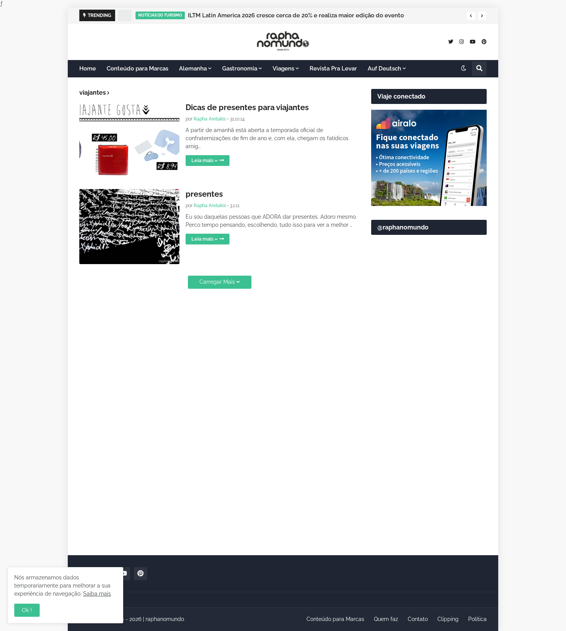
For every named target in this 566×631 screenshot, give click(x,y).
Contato (418, 619)
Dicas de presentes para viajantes (247, 107)
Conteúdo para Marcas (335, 619)
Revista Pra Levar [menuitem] (333, 68)
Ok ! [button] (27, 610)
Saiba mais (97, 594)
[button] (471, 15)
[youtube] (473, 41)
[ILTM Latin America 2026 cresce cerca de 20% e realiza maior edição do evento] (125, 15)
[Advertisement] (429, 427)
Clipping (448, 619)
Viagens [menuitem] (283, 68)
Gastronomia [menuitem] (239, 68)
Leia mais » (204, 160)
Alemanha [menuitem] (193, 68)
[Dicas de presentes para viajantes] (129, 139)
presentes (204, 194)
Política (477, 619)
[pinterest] (484, 41)
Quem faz (386, 619)
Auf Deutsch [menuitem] (384, 68)
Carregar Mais (217, 282)
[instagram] (461, 41)
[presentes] (129, 226)
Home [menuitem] (87, 68)
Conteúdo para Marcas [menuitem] (137, 68)
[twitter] (450, 41)
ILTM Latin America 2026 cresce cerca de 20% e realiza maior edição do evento (296, 15)
